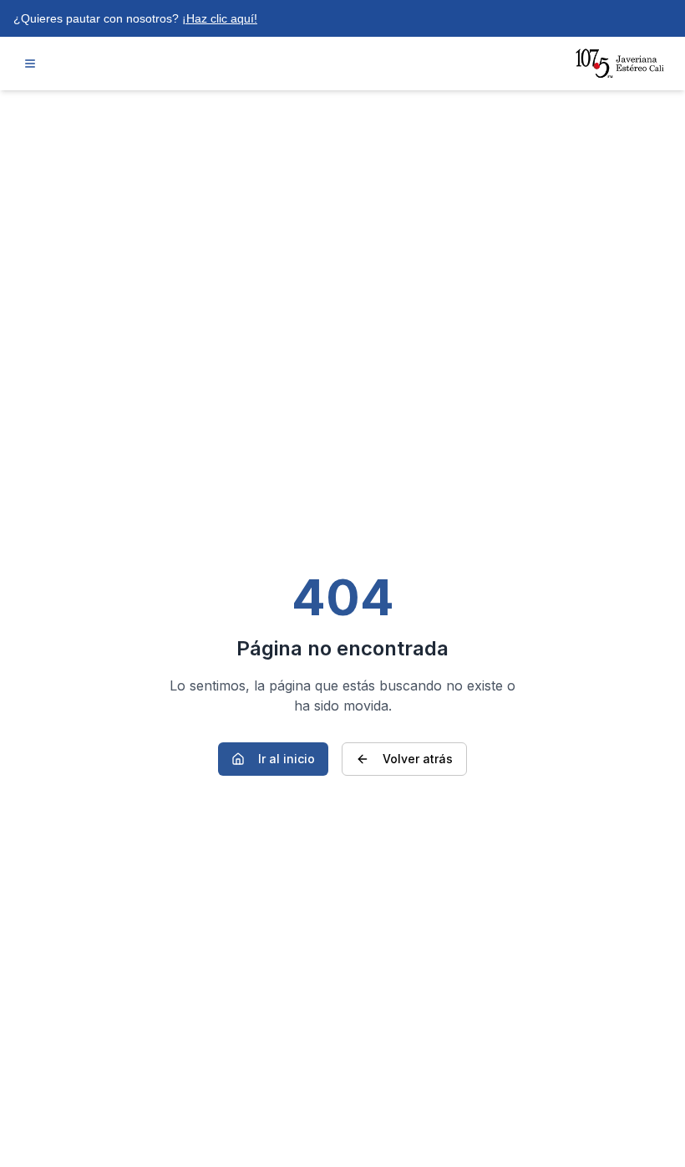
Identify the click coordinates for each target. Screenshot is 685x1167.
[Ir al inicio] (620, 63)
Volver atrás (418, 759)
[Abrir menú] (30, 63)
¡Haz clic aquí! (219, 18)
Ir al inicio (286, 759)
